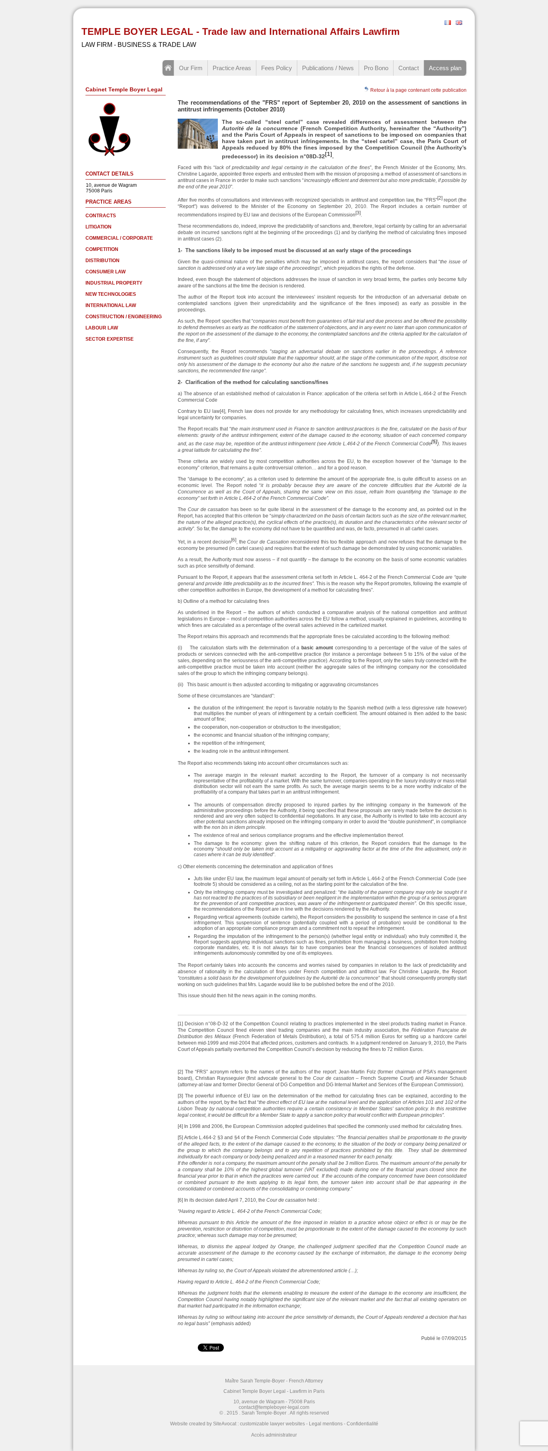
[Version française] (447, 23)
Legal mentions (326, 1424)
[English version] (459, 23)
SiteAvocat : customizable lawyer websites (259, 1424)
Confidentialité (362, 1424)
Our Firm (191, 68)
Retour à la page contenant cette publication (418, 90)
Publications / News (328, 68)
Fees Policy (276, 68)
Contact (408, 68)
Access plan (445, 68)
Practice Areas (232, 68)
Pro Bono (376, 68)
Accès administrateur (274, 1435)
